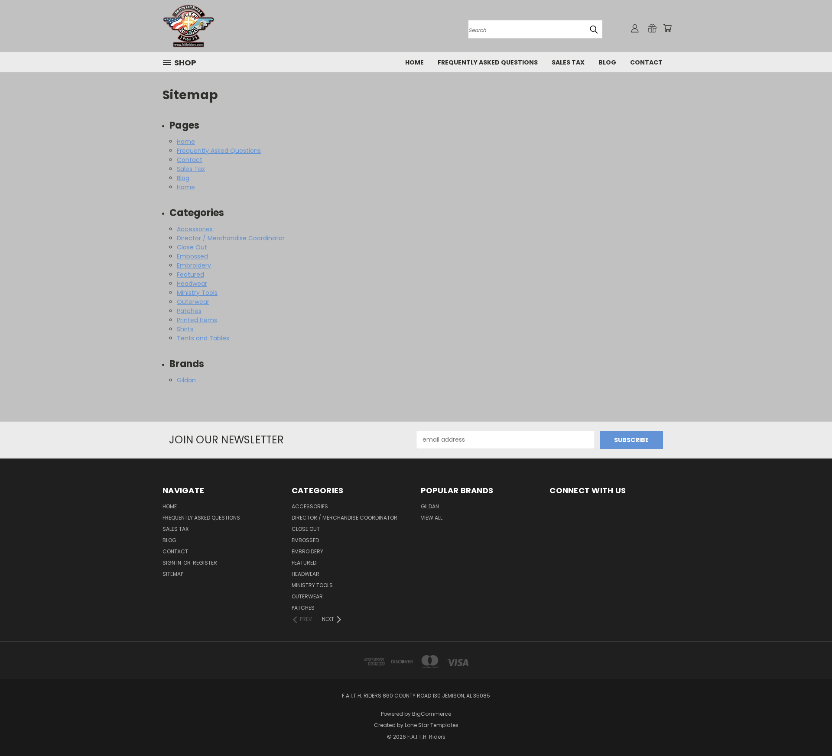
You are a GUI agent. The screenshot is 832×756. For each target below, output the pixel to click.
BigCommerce (431, 713)
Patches (189, 311)
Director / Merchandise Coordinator (231, 238)
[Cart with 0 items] (667, 28)
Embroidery (194, 265)
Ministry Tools (197, 292)
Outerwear (193, 301)
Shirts (185, 329)
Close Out (192, 247)
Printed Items (197, 320)
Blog (607, 62)
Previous (809, 729)
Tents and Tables (203, 338)
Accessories (195, 229)
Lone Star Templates (431, 725)
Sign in (172, 562)
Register (205, 562)
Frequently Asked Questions (488, 62)
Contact (646, 62)
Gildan (186, 380)
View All (431, 517)
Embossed (192, 256)
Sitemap (172, 574)
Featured (190, 274)
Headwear (192, 283)
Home (414, 62)
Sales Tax (568, 62)
